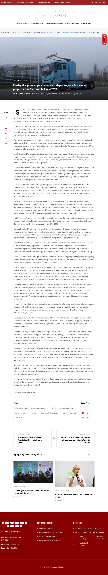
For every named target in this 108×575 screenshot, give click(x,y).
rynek (64, 413)
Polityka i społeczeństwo (54, 23)
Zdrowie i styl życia (37, 23)
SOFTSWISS (73, 413)
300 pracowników (21, 408)
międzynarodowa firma (65, 408)
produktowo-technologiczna (49, 413)
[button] (88, 454)
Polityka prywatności (44, 2)
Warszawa (18, 418)
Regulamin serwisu (7, 2)
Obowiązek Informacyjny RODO (25, 2)
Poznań (33, 413)
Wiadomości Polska (22, 94)
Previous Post (25, 434)
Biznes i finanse (22, 23)
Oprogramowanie (21, 413)
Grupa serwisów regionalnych (62, 2)
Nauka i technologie (72, 23)
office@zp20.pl (11, 548)
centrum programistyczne (39, 408)
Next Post (84, 434)
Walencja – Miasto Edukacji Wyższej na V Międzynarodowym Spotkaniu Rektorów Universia (75, 440)
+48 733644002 (13, 545)
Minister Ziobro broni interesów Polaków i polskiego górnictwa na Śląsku (30, 440)
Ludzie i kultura (85, 23)
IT (52, 408)
